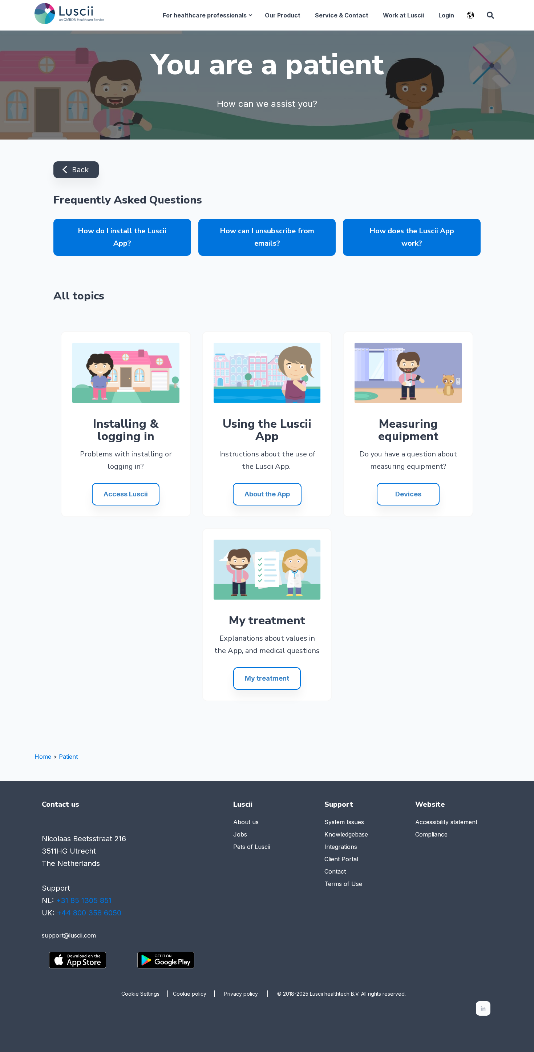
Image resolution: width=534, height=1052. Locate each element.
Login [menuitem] (446, 15)
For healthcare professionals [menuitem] (205, 15)
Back (79, 169)
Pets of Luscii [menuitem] (251, 846)
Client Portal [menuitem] (341, 859)
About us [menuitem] (246, 822)
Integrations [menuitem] (340, 846)
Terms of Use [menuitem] (343, 883)
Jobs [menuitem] (240, 834)
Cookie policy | (198, 994)
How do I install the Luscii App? (122, 237)
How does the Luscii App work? (411, 237)
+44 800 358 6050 (89, 912)
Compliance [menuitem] (431, 834)
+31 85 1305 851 (84, 900)
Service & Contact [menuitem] (341, 15)
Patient (68, 756)
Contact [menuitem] (335, 871)
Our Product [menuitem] (282, 15)
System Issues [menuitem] (344, 822)
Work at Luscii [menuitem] (403, 15)
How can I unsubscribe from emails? (267, 237)
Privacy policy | (250, 994)
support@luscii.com (69, 935)
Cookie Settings (140, 994)
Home (43, 756)
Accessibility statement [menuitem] (446, 822)
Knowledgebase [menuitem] (346, 834)
